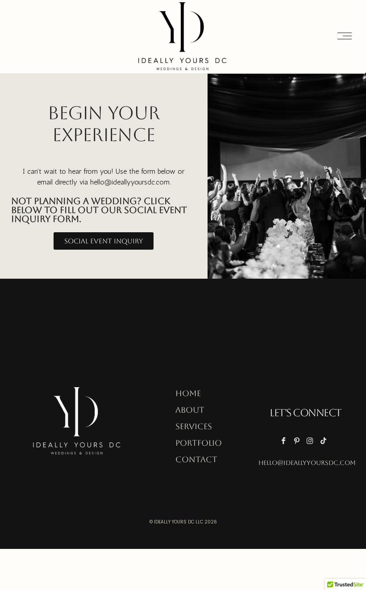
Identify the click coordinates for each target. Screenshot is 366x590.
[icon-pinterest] (298, 440)
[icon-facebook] (285, 440)
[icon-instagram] (312, 440)
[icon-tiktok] (325, 440)
